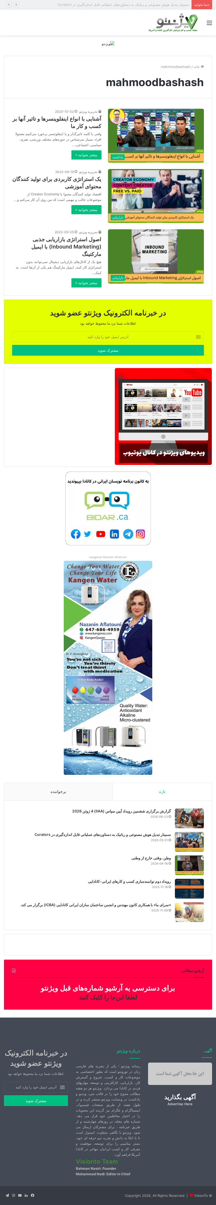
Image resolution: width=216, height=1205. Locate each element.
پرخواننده (58, 791)
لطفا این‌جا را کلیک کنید (108, 997)
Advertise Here (180, 1104)
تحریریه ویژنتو (88, 111)
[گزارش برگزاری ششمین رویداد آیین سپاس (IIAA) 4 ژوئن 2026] (189, 818)
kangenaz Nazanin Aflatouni (108, 557)
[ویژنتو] (108, 43)
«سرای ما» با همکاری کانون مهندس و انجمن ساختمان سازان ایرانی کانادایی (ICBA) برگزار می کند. (95, 904)
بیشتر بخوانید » (86, 155)
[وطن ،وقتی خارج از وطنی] (189, 865)
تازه (162, 791)
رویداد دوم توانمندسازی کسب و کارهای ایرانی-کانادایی (129, 881)
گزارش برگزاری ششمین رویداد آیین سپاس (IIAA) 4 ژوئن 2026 (121, 811)
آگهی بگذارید (180, 1097)
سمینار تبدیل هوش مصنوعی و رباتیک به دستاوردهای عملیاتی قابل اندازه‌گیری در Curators (103, 834)
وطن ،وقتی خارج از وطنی (170, 4)
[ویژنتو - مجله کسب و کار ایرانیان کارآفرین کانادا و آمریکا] (173, 22)
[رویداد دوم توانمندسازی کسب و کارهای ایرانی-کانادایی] (189, 889)
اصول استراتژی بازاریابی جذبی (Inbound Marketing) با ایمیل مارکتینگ (66, 246)
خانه (197, 67)
